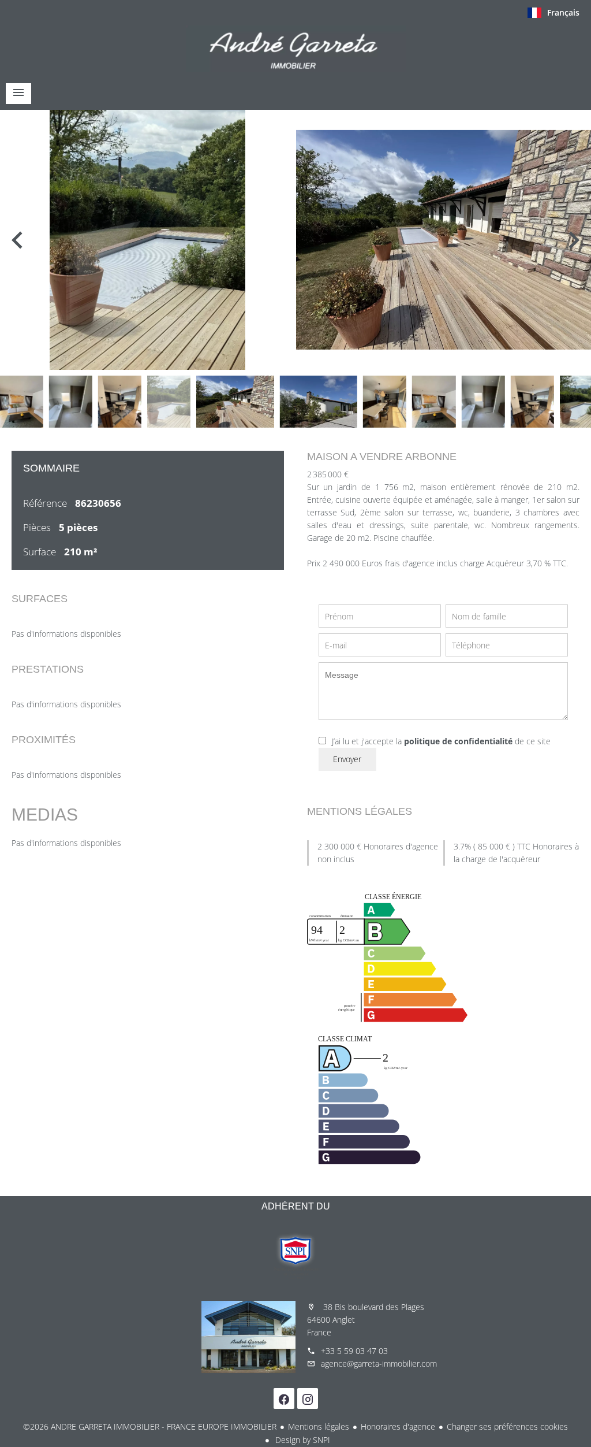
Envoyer (347, 759)
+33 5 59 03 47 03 (354, 1350)
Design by (301, 1439)
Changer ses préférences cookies (507, 1426)
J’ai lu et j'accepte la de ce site (441, 741)
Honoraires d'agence (398, 1426)
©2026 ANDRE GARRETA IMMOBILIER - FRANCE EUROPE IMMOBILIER (149, 1426)
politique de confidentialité (458, 741)
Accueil (295, 48)
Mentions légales (318, 1426)
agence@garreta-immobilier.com (379, 1363)
